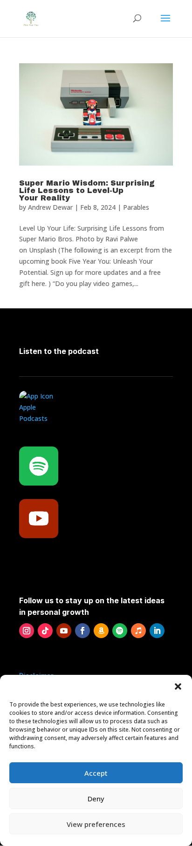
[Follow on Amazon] (101, 630)
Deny (96, 798)
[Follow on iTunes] (138, 630)
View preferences (96, 824)
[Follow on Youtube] (38, 518)
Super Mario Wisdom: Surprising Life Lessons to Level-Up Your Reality (87, 190)
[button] (178, 686)
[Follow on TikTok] (45, 630)
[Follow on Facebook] (82, 630)
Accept (96, 773)
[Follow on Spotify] (38, 466)
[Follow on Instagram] (26, 630)
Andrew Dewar (50, 207)
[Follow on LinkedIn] (157, 630)
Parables (136, 207)
